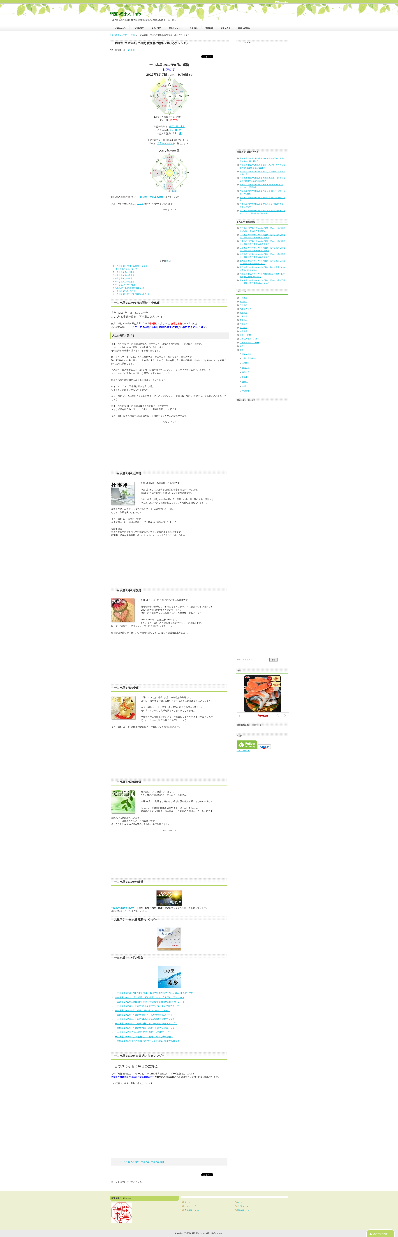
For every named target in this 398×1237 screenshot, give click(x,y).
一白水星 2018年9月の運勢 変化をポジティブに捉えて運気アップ (147, 1006)
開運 (241, 350)
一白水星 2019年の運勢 (124, 285)
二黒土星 (243, 316)
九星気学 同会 (245, 309)
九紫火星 (243, 313)
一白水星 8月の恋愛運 (123, 275)
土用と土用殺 (245, 335)
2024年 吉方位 (119, 28)
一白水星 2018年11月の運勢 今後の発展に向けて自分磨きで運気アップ (149, 997)
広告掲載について (192, 1210)
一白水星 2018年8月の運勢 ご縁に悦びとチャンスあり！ (142, 1010)
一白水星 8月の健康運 (123, 281)
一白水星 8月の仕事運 (123, 272)
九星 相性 (194, 28)
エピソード (246, 354)
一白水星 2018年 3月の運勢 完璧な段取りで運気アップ (142, 1032)
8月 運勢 (135, 1161)
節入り (242, 346)
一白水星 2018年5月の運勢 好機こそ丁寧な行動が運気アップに (146, 1023)
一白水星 (130, 50)
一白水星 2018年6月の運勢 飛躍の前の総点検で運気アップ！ (145, 1019)
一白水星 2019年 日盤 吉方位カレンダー (132, 294)
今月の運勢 (156, 28)
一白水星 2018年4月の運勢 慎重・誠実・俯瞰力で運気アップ (145, 1028)
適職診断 (209, 28)
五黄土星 (243, 320)
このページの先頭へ (380, 1234)
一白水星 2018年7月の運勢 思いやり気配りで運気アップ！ (143, 1015)
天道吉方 (246, 368)
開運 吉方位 (225, 28)
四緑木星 (243, 331)
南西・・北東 (177, 126)
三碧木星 (243, 305)
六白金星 (243, 328)
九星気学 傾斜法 (249, 358)
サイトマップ (190, 1206)
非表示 (167, 261)
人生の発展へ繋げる (127, 269)
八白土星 (243, 324)
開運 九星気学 (244, 28)
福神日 (245, 382)
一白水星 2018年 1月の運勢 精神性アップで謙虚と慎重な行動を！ (147, 1041)
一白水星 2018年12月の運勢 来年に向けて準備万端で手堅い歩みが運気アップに (154, 993)
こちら (140, 203)
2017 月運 (125, 1161)
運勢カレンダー (175, 28)
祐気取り (246, 377)
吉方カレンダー (165, 143)
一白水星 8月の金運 (122, 278)
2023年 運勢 (139, 28)
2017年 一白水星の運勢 (151, 197)
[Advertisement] (169, 232)
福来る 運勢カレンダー (249, 342)
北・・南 (175, 129)
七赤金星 (243, 301)
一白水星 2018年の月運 (124, 291)
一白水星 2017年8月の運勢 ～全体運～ (131, 266)
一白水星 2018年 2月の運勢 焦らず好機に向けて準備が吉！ (144, 1036)
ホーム (187, 1202)
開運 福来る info (125, 14)
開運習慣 (246, 391)
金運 (244, 386)
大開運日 (246, 363)
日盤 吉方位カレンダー (249, 339)
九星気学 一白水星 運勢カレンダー (129, 288)
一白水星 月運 (157, 1161)
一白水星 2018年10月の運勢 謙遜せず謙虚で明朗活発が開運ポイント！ (150, 1002)
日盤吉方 (246, 372)
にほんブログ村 (243, 750)
